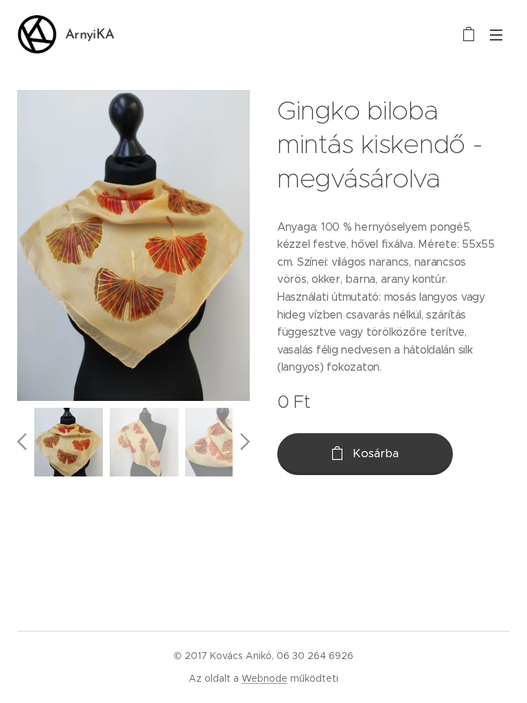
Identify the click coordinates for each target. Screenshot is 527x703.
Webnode (265, 678)
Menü (496, 34)
